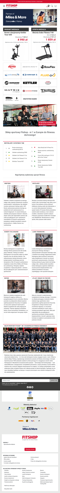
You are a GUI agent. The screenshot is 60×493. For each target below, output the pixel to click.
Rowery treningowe (45, 474)
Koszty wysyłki (7, 461)
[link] (30, 115)
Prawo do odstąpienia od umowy (39, 461)
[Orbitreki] (16, 191)
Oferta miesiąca (39, 29)
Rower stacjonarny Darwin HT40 (45, 161)
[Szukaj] (51, 6)
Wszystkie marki (8, 489)
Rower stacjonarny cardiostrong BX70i (17, 148)
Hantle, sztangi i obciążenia (11, 476)
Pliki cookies (7, 459)
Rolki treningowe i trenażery (29, 478)
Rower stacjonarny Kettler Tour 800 (45, 166)
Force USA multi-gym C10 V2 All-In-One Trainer (46, 156)
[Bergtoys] (12, 67)
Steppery (42, 478)
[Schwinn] (30, 91)
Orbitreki (7, 183)
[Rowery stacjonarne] (16, 240)
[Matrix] (12, 91)
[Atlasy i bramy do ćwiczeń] (44, 286)
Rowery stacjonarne (11, 232)
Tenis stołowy (7, 474)
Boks (23, 476)
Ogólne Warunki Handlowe (10, 457)
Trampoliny (43, 472)
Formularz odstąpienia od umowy (12, 463)
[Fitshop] (12, 6)
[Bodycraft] (30, 67)
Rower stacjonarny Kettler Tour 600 (15, 34)
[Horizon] (12, 83)
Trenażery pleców (8, 482)
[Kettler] (30, 83)
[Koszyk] (56, 6)
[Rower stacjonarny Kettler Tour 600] (16, 52)
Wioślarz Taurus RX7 (18, 161)
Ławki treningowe (38, 232)
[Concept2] (30, 75)
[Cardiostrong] (12, 75)
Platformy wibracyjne (9, 485)
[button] (5, 17)
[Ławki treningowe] (44, 240)
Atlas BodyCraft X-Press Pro (45, 147)
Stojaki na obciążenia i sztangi (11, 480)
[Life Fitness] (48, 83)
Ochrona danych (35, 457)
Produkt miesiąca (11, 29)
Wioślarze (35, 183)
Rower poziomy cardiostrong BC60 (46, 151)
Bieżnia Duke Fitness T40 (43, 33)
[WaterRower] (12, 99)
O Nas (32, 459)
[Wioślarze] (44, 191)
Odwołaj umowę (30, 449)
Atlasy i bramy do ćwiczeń (41, 278)
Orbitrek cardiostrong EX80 (19, 152)
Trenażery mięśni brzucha (46, 480)
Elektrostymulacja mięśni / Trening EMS (46, 482)
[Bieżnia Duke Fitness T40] (44, 52)
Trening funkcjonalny (27, 480)
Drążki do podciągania (27, 482)
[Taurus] (48, 91)
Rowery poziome (44, 476)
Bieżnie (6, 278)
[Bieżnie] (16, 286)
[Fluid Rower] (48, 75)
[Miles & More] (30, 428)
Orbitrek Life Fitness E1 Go (19, 155)
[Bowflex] (48, 67)
